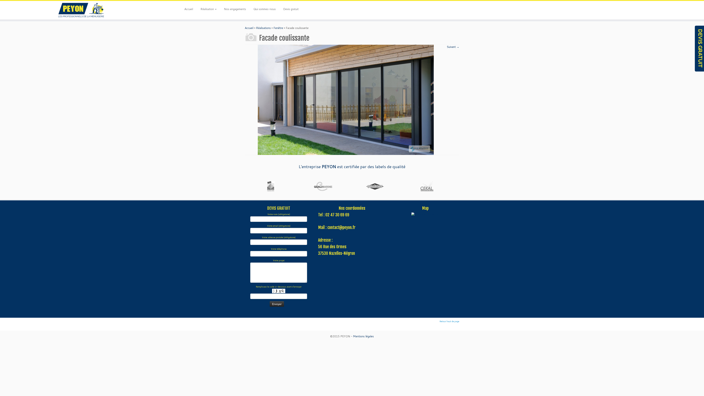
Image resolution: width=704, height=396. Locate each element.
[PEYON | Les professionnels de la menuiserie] (81, 10)
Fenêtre (278, 28)
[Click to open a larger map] (425, 214)
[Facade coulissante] (346, 99)
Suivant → (453, 47)
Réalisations (263, 28)
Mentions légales (363, 336)
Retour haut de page (449, 321)
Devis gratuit (291, 9)
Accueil (188, 9)
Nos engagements (235, 9)
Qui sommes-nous (264, 9)
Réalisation (207, 9)
